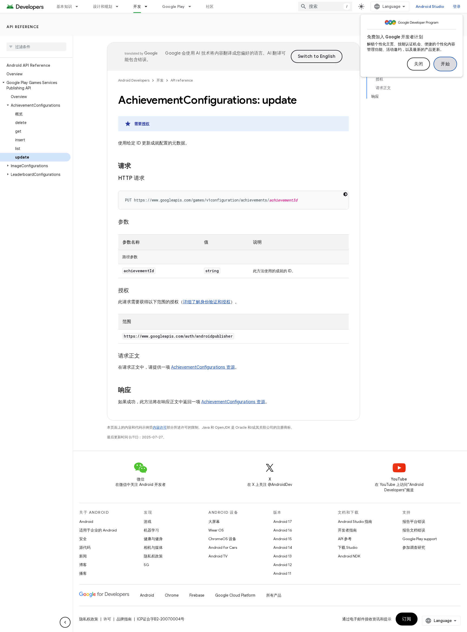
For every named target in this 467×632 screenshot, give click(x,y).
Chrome (172, 595)
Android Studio (430, 6)
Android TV (218, 556)
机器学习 (151, 530)
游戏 (147, 521)
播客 (83, 573)
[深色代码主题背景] (345, 194)
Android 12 (282, 564)
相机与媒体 (153, 547)
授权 (145, 123)
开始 (445, 64)
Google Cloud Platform (235, 595)
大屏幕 (214, 521)
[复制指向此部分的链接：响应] (136, 390)
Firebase (196, 595)
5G (146, 564)
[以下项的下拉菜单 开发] (148, 6)
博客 (83, 564)
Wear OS (216, 530)
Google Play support (419, 538)
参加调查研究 (413, 547)
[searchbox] (36, 46)
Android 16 (282, 530)
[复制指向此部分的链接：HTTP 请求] (150, 178)
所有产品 (273, 595)
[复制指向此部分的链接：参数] (134, 222)
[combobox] (325, 6)
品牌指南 (124, 619)
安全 (83, 538)
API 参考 (345, 538)
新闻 (83, 556)
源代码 (85, 547)
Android (86, 521)
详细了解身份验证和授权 (207, 302)
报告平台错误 (413, 521)
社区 (210, 6)
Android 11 (282, 573)
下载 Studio (347, 547)
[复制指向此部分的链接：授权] (134, 291)
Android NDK (349, 556)
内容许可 (160, 427)
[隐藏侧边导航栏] (65, 622)
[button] (35, 85)
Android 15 (282, 538)
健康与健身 (153, 538)
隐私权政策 (153, 556)
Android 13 (282, 556)
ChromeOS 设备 (222, 538)
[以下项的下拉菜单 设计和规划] (119, 6)
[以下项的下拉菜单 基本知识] (79, 6)
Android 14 (282, 547)
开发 (137, 6)
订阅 (406, 619)
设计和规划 (102, 6)
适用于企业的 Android (98, 530)
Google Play (173, 6)
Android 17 (282, 521)
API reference (22, 26)
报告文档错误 (413, 530)
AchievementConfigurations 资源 (203, 367)
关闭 (418, 64)
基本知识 (64, 6)
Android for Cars (222, 547)
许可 (107, 619)
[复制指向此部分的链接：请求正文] (145, 356)
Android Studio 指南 (355, 521)
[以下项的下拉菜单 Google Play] (192, 6)
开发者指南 (347, 530)
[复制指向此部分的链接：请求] (136, 166)
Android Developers (133, 80)
